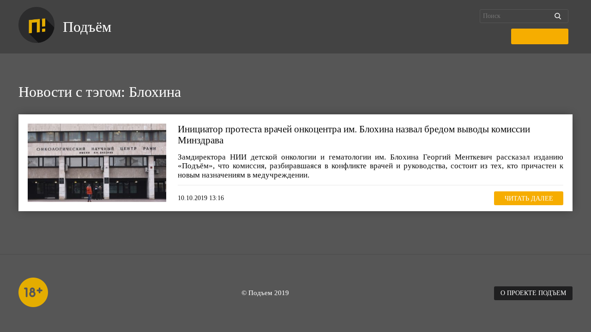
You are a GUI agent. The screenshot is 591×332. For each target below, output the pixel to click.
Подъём (87, 26)
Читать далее (529, 198)
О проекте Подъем (533, 293)
